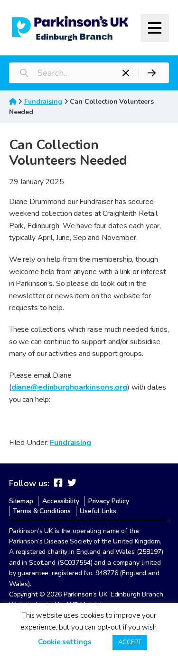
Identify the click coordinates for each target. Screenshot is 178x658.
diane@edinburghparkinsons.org (69, 387)
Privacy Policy (108, 501)
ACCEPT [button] (129, 642)
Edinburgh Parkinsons (70, 27)
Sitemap (21, 501)
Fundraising (43, 101)
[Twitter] (72, 483)
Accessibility (60, 501)
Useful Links (98, 511)
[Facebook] (58, 483)
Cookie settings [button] (64, 642)
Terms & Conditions (42, 511)
